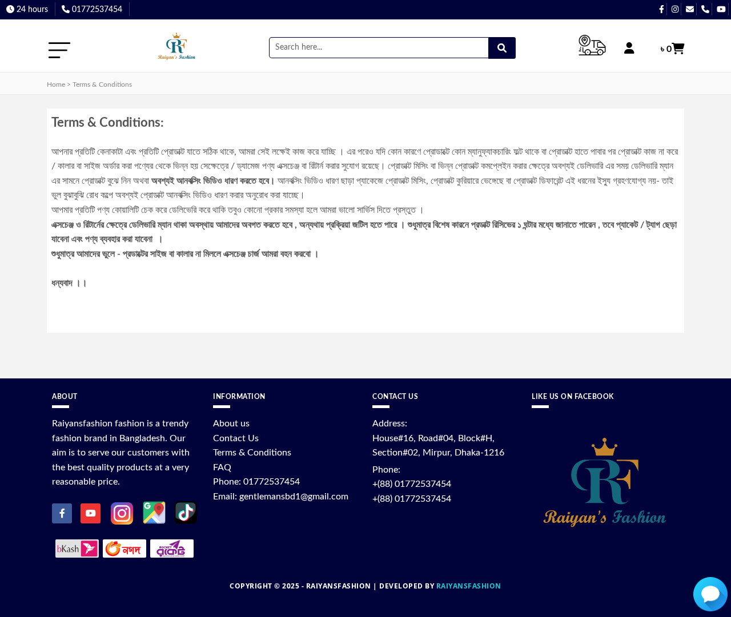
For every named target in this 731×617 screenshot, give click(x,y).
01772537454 (96, 10)
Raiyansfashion (468, 586)
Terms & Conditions (252, 452)
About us (231, 423)
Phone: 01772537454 (256, 481)
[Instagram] (122, 512)
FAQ (222, 467)
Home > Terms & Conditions (89, 84)
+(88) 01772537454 (411, 484)
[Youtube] (91, 513)
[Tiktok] (185, 512)
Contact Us (236, 438)
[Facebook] (62, 513)
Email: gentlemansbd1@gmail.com (280, 496)
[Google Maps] (154, 512)
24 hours (31, 10)
